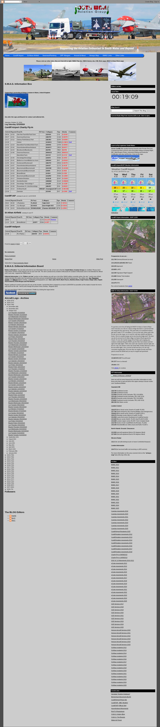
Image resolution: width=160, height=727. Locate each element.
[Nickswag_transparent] (16, 107)
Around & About (80, 55)
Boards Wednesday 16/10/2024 (18, 375)
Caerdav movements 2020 (119, 514)
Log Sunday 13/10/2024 (16, 385)
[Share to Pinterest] (30, 243)
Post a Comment (10, 256)
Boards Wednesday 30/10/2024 (18, 319)
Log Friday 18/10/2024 (15, 365)
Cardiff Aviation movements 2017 (121, 549)
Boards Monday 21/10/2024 (17, 355)
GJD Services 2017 (117, 604)
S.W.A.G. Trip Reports (118, 717)
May (10, 445)
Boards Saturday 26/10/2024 (17, 335)
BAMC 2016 (115, 482)
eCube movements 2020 (119, 586)
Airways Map (94, 55)
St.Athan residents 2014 (119, 653)
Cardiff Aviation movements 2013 (121, 537)
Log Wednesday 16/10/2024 (17, 373)
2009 (9, 483)
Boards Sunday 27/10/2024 (17, 330)
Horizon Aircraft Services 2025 (120, 644)
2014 (9, 473)
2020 (9, 461)
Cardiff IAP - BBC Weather (119, 703)
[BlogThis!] (23, 243)
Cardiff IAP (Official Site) (119, 705)
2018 (9, 465)
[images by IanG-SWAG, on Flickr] (11, 294)
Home (7, 55)
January (11, 453)
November (12, 309)
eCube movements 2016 (119, 575)
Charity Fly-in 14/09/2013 (119, 557)
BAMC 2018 (115, 488)
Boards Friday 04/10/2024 (16, 423)
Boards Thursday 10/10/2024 (17, 399)
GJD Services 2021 (117, 615)
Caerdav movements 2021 (119, 517)
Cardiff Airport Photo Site (119, 700)
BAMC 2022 (115, 499)
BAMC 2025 (115, 508)
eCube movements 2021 (119, 589)
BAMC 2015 (115, 479)
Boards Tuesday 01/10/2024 (17, 435)
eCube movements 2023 (119, 595)
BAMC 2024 (115, 505)
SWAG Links (107, 55)
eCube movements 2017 (119, 578)
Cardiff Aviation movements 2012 (121, 534)
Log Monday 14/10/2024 (16, 381)
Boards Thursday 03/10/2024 (17, 427)
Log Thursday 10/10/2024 (16, 397)
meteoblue (114, 213)
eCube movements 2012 (119, 563)
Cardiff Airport (18, 55)
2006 (9, 489)
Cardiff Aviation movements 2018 (121, 552)
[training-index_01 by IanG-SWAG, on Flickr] (125, 160)
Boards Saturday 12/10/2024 (17, 391)
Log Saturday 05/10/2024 (16, 417)
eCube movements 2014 (119, 569)
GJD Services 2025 (117, 627)
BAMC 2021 (115, 496)
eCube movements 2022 (119, 592)
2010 (9, 481)
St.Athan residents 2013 (119, 650)
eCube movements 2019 (119, 584)
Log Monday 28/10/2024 (16, 324)
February (12, 451)
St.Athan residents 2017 (119, 662)
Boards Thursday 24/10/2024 (17, 343)
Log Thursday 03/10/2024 (16, 425)
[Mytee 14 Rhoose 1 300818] (121, 376)
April (10, 447)
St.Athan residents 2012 (119, 647)
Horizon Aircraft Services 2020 (120, 630)
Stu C (13, 520)
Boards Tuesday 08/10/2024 (17, 407)
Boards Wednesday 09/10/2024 (18, 403)
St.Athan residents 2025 (119, 685)
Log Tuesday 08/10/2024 (16, 405)
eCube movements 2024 (119, 598)
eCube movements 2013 (119, 566)
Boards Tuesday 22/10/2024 (17, 351)
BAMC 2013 (115, 473)
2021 (9, 459)
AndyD (7, 280)
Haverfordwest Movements (119, 708)
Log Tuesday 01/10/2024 (16, 433)
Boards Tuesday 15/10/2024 (17, 379)
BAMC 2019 (115, 491)
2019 (9, 463)
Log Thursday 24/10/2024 (16, 341)
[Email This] (21, 243)
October (11, 311)
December (12, 306)
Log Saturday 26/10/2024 (16, 332)
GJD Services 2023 (117, 621)
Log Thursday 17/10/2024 (16, 369)
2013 (9, 475)
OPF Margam (65, 55)
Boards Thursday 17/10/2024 (17, 371)
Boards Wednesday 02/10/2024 (18, 431)
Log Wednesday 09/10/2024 (17, 401)
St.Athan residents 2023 (119, 679)
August (11, 439)
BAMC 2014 (115, 476)
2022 (9, 457)
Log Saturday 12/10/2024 (16, 389)
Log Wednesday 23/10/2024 (17, 345)
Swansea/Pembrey (49, 55)
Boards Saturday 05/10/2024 (17, 419)
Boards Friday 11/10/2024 (16, 395)
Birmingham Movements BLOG (121, 697)
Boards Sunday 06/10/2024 (17, 415)
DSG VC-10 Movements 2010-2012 (122, 560)
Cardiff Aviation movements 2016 (121, 546)
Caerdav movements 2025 (119, 528)
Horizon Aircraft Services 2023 (120, 639)
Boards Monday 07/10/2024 (17, 411)
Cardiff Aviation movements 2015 (121, 543)
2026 (9, 300)
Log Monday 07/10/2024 (16, 409)
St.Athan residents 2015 (119, 656)
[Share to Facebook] (27, 243)
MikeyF (15, 280)
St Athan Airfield (33, 55)
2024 (9, 304)
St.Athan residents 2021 (119, 673)
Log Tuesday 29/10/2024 (16, 321)
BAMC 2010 (115, 465)
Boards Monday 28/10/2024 (17, 326)
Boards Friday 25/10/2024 (16, 339)
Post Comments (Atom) (20, 263)
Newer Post (8, 259)
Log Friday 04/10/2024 (15, 421)
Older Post (99, 259)
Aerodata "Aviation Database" (120, 694)
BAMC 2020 (115, 494)
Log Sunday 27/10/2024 (16, 328)
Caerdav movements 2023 (119, 523)
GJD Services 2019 (117, 610)
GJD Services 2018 (117, 607)
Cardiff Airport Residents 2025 (120, 531)
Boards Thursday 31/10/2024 (17, 315)
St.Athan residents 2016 (119, 659)
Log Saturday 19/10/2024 (16, 361)
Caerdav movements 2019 (119, 511)
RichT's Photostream (117, 711)
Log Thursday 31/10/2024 (16, 313)
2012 (9, 477)
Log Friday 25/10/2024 (15, 337)
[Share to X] (25, 243)
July (10, 441)
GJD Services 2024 (117, 624)
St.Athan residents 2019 (119, 668)
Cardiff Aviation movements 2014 (121, 540)
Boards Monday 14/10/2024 (17, 383)
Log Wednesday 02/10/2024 (17, 429)
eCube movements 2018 (119, 581)
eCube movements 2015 (119, 572)
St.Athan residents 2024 (119, 682)
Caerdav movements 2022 (119, 520)
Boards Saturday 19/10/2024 (17, 363)
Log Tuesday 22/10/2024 (16, 349)
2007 (9, 487)
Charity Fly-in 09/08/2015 (119, 554)
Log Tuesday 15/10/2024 (16, 377)
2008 (9, 485)
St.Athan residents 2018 (119, 665)
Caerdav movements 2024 (119, 525)
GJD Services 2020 (117, 613)
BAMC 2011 (115, 467)
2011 (9, 479)
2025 (9, 302)
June (10, 443)
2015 (9, 471)
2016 (9, 469)
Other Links (119, 55)
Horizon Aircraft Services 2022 (120, 636)
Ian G (13, 518)
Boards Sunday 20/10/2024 (17, 359)
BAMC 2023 (115, 502)
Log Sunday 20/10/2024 (16, 357)
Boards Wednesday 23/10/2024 (18, 347)
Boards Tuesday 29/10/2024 (17, 323)
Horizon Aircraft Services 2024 (120, 642)
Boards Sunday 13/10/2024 (17, 387)
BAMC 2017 (115, 485)
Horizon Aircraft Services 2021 (120, 633)
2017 (9, 467)
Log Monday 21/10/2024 (16, 353)
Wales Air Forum (116, 720)
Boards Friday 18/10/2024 (16, 367)
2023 (9, 455)
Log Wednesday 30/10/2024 (17, 317)
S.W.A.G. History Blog (118, 714)
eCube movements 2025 (119, 601)
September (12, 437)
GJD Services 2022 (117, 618)
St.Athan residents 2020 (119, 671)
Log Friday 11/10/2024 (15, 393)
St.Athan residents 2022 (119, 676)
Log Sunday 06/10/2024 (16, 413)
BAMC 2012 (115, 470)
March (11, 449)
